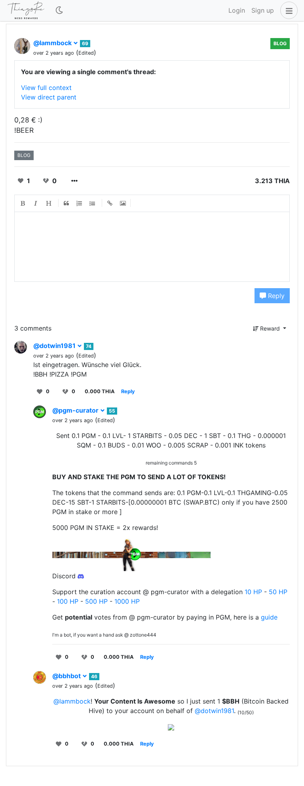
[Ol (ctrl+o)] (79, 203)
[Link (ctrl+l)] (110, 203)
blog (280, 43)
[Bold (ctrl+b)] (22, 203)
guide (269, 617)
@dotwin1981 (55, 346)
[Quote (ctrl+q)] (66, 203)
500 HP (96, 601)
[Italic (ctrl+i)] (36, 203)
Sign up (262, 10)
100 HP (67, 601)
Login (236, 10)
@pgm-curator (76, 410)
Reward (269, 328)
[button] (287, 10)
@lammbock (53, 43)
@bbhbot (67, 676)
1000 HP (127, 601)
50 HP (278, 592)
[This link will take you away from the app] (81, 576)
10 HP (253, 592)
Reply (275, 296)
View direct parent (48, 97)
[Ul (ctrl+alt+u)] (92, 203)
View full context (46, 88)
